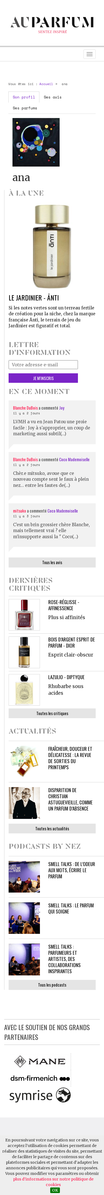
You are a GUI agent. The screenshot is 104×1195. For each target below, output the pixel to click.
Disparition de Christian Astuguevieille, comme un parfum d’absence (70, 799)
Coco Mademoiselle (74, 459)
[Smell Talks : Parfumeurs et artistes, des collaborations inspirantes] (24, 959)
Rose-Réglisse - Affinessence (63, 605)
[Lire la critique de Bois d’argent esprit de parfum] (24, 652)
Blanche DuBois (26, 408)
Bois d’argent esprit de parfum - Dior (71, 642)
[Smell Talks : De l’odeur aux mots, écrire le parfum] (24, 877)
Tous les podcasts (52, 985)
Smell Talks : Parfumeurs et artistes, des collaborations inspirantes (64, 959)
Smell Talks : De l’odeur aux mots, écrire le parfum (71, 870)
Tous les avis (52, 562)
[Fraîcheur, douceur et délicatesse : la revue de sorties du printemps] (24, 761)
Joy (61, 408)
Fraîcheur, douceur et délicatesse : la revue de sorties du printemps (70, 758)
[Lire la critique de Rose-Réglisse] (24, 615)
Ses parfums (25, 108)
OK (55, 1190)
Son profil (24, 97)
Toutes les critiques (52, 713)
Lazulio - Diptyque (66, 677)
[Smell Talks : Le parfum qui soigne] (24, 918)
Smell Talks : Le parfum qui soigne (71, 908)
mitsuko (19, 511)
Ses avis (53, 97)
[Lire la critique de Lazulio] (24, 690)
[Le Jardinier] (52, 246)
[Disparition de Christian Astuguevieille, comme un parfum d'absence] (24, 803)
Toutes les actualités (52, 828)
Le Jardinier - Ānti (34, 297)
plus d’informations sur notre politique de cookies (53, 1182)
